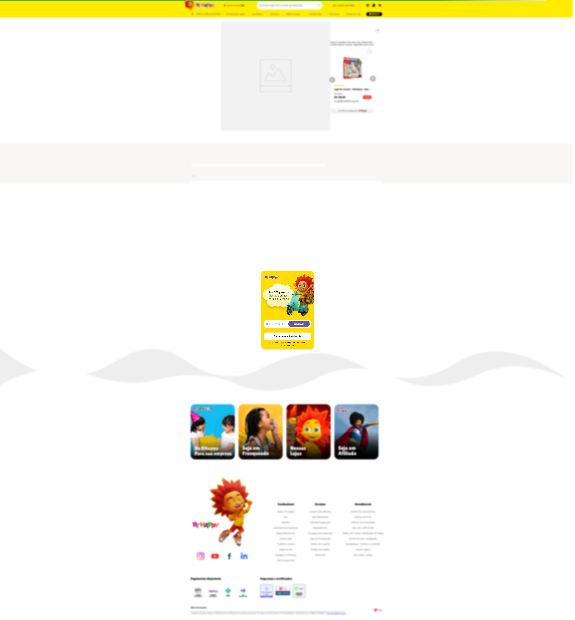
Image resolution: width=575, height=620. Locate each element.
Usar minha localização (288, 336)
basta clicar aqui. (287, 345)
